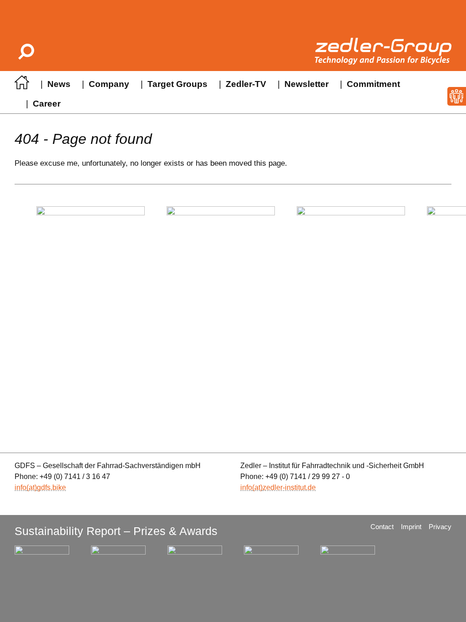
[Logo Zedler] (383, 51)
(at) (31, 487)
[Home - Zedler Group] (22, 84)
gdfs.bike (51, 487)
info (20, 487)
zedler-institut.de (289, 487)
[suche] (25, 51)
